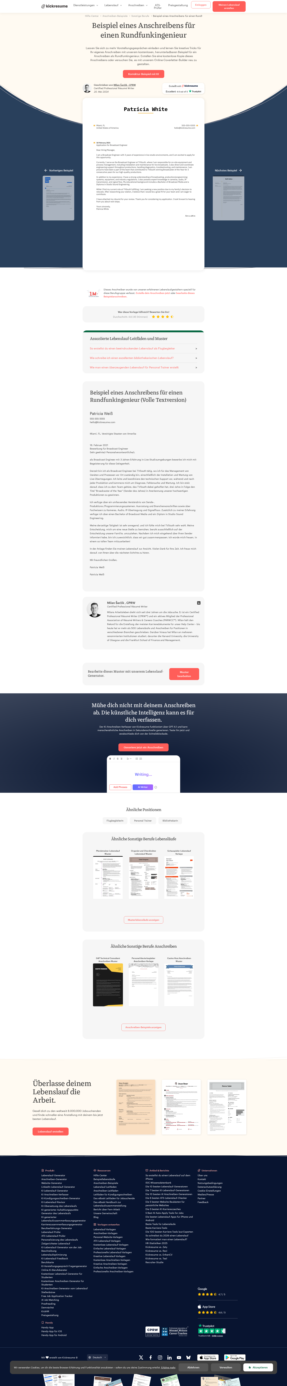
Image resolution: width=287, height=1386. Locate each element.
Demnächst (47, 1307)
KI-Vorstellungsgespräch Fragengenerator (64, 1266)
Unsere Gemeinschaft (105, 1213)
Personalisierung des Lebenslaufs (59, 1239)
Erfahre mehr (168, 1367)
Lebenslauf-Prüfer (51, 1232)
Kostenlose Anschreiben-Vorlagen (112, 1260)
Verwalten (226, 1367)
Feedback (203, 1202)
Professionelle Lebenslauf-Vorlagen (113, 1252)
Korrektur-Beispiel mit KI (143, 73)
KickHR (45, 1311)
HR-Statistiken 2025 (156, 1243)
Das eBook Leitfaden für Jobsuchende (114, 1198)
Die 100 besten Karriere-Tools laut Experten (169, 1231)
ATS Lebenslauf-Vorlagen (107, 1240)
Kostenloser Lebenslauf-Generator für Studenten (61, 1275)
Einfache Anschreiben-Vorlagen (111, 1267)
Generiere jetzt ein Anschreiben (143, 747)
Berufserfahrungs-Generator (56, 1228)
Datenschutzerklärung (210, 1186)
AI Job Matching (50, 1299)
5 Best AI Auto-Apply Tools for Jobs (164, 1212)
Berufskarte (47, 1262)
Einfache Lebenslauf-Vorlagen (110, 1248)
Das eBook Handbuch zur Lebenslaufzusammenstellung (110, 1204)
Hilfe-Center (100, 1175)
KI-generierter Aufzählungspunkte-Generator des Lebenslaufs (60, 1211)
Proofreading (48, 1303)
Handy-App (47, 1327)
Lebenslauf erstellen (50, 1131)
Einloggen (201, 4)
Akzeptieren (260, 1367)
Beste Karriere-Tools (156, 1227)
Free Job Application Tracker (57, 1296)
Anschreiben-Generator (54, 1179)
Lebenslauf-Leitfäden (105, 1186)
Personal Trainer (143, 820)
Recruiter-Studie (154, 1262)
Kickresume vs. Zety (156, 1247)
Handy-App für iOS (51, 1331)
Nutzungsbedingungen (210, 1183)
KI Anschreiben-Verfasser (55, 1194)
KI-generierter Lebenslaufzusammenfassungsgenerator (63, 1219)
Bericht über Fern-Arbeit (107, 1209)
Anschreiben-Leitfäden (106, 1190)
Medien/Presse (206, 1194)
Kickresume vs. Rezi (156, 1250)
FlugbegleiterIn (115, 820)
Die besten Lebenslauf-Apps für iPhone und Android (169, 1218)
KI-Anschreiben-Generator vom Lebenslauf (64, 1288)
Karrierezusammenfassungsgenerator (61, 1224)
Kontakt (202, 1179)
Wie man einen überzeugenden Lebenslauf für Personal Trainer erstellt (134, 367)
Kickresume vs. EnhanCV (158, 1254)
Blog (96, 1217)
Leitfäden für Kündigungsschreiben (113, 1194)
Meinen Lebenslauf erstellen (229, 6)
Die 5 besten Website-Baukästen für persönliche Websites (165, 1203)
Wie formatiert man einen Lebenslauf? (166, 1239)
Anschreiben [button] (136, 5)
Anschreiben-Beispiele (106, 1183)
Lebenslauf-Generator (53, 1175)
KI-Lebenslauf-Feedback (54, 1258)
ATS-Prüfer (158, 6)
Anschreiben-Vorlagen (105, 1233)
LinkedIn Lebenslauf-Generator (58, 1186)
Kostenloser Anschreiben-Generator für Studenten (62, 1283)
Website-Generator (51, 1183)
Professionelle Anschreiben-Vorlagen (113, 1271)
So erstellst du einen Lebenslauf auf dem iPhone (167, 1177)
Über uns (202, 1175)
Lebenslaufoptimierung (54, 1254)
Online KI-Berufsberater (54, 1269)
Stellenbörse (48, 1292)
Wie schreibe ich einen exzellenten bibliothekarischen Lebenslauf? (132, 357)
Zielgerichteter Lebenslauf (55, 1243)
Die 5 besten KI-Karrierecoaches (163, 1209)
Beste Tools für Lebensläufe (160, 1224)
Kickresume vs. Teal (156, 1258)
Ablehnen (193, 1367)
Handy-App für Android (54, 1335)
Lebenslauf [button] (111, 5)
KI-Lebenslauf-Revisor (53, 1202)
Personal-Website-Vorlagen (108, 1237)
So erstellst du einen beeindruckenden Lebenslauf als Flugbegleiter (132, 348)
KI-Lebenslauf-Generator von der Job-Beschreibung (61, 1249)
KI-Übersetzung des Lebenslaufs (59, 1205)
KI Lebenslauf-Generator (54, 1190)
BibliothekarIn (170, 820)
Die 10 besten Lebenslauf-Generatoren (166, 1186)
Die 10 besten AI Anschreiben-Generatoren (168, 1194)
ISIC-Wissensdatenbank (158, 1182)
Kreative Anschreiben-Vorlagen (110, 1263)
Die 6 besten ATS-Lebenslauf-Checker (166, 1198)
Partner (201, 1198)
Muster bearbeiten (184, 674)
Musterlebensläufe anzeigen (143, 919)
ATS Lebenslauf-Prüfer (53, 1235)
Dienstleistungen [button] (84, 5)
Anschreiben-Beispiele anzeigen (143, 1027)
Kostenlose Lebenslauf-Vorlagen (111, 1244)
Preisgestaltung (178, 5)
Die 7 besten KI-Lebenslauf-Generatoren (167, 1190)
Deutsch (97, 1357)
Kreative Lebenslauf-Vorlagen (109, 1256)
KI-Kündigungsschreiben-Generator (60, 1198)
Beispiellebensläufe (104, 1179)
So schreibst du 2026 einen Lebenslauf (166, 1235)
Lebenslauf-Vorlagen (105, 1229)
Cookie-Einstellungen (209, 1190)
